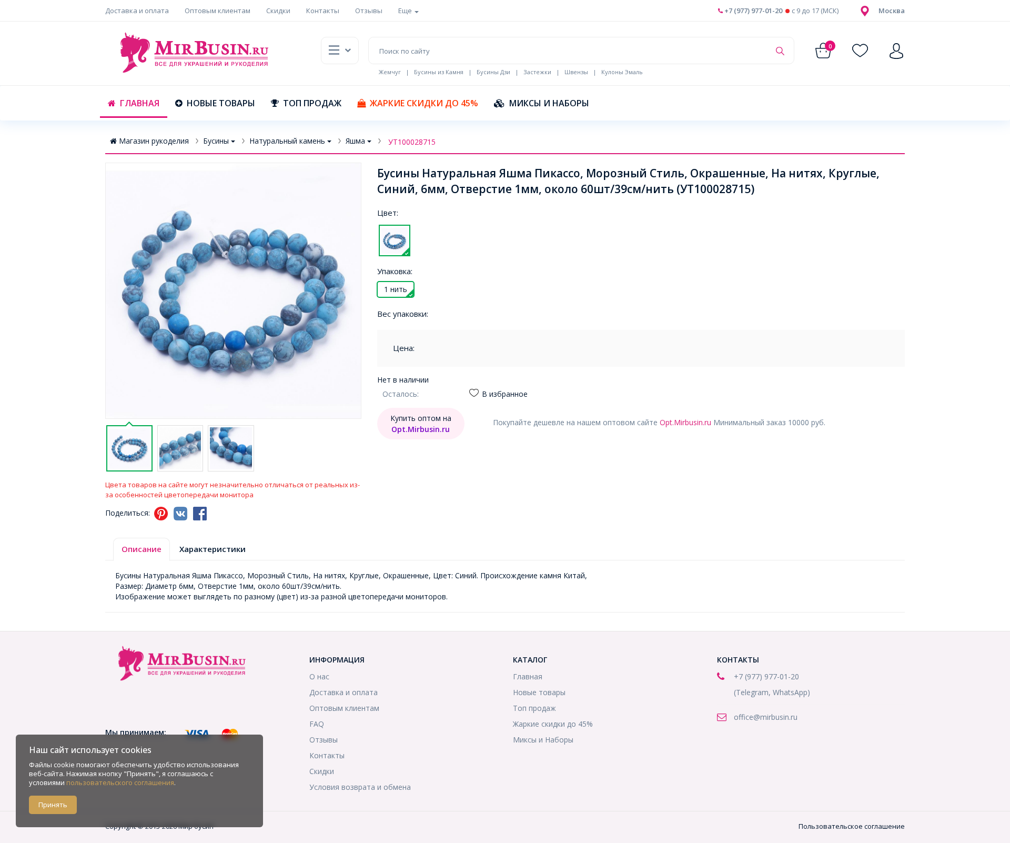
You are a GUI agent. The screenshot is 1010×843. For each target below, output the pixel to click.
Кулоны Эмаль (622, 72)
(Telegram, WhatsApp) (772, 692)
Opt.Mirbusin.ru (685, 422)
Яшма (355, 141)
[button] (891, 10)
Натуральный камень (287, 141)
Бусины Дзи (493, 72)
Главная (139, 103)
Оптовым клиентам (217, 10)
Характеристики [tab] (212, 549)
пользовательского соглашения (120, 782)
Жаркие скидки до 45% (424, 103)
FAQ (316, 724)
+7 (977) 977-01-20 (752, 10)
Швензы (576, 72)
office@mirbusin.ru (765, 717)
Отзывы (368, 10)
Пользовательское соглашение (852, 826)
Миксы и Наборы (549, 103)
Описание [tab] (141, 549)
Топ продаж (312, 103)
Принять (52, 804)
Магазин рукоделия (154, 141)
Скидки (278, 10)
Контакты (322, 10)
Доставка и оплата (137, 10)
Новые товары (221, 103)
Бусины (216, 141)
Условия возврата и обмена (360, 787)
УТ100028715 (412, 142)
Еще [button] (405, 10)
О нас (319, 676)
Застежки (537, 72)
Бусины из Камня (438, 72)
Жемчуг (390, 72)
